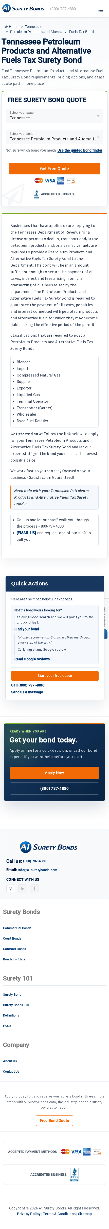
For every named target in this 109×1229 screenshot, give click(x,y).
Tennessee (33, 27)
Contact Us (11, 1071)
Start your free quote (55, 676)
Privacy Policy (29, 1214)
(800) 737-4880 (54, 788)
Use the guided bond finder (80, 150)
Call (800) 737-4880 (27, 685)
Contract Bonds (14, 949)
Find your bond (26, 629)
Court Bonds (12, 938)
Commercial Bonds (17, 928)
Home (13, 27)
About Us (10, 1061)
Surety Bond (12, 994)
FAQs (7, 1026)
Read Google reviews (32, 659)
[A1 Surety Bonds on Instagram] (10, 888)
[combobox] (54, 118)
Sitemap (85, 1214)
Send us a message (27, 692)
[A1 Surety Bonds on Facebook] (34, 888)
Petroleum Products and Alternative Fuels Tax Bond (51, 32)
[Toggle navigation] (101, 10)
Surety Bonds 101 (16, 1005)
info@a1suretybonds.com (37, 870)
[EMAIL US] (26, 533)
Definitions (11, 1015)
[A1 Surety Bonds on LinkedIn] (22, 888)
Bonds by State (14, 959)
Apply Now (54, 773)
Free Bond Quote (54, 1120)
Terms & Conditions (59, 1214)
